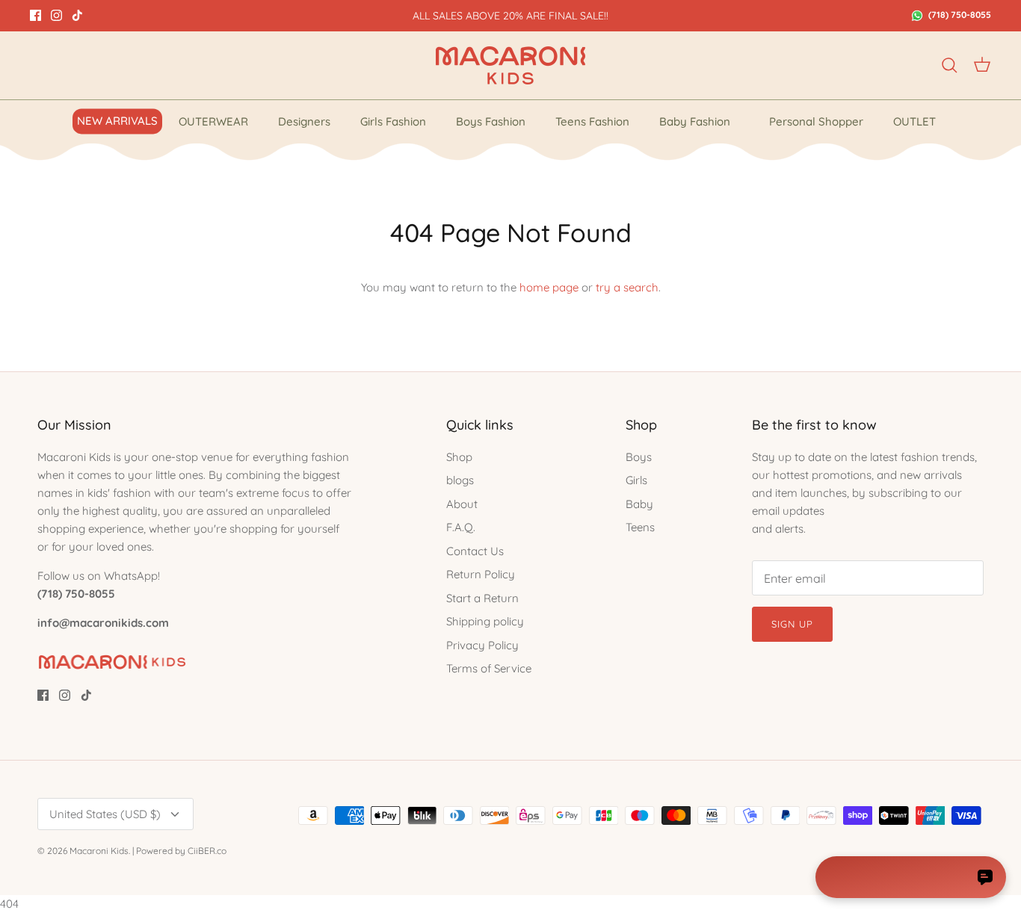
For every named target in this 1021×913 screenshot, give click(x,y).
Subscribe (376, 533)
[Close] (790, 281)
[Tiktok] (398, 584)
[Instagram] (376, 584)
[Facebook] (354, 584)
